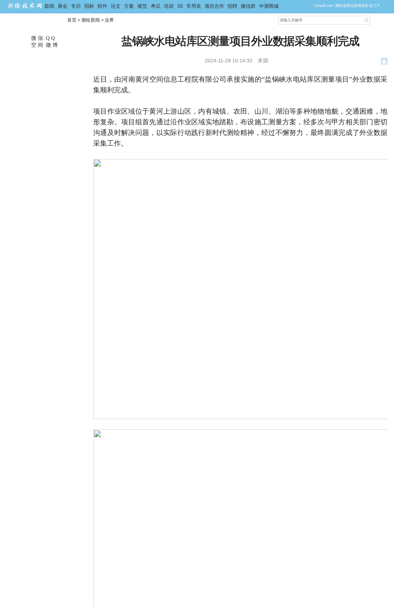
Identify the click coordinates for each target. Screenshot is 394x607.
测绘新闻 (90, 20)
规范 (142, 6)
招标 (89, 6)
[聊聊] (384, 62)
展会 (62, 6)
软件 (102, 6)
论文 (116, 6)
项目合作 (214, 6)
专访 (76, 6)
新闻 (49, 6)
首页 (71, 20)
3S (180, 6)
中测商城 (269, 6)
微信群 (248, 6)
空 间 (36, 45)
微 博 (51, 45)
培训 (169, 6)
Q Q (49, 38)
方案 (129, 6)
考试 (155, 6)
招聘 (232, 6)
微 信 (36, 38)
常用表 (193, 6)
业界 (109, 20)
